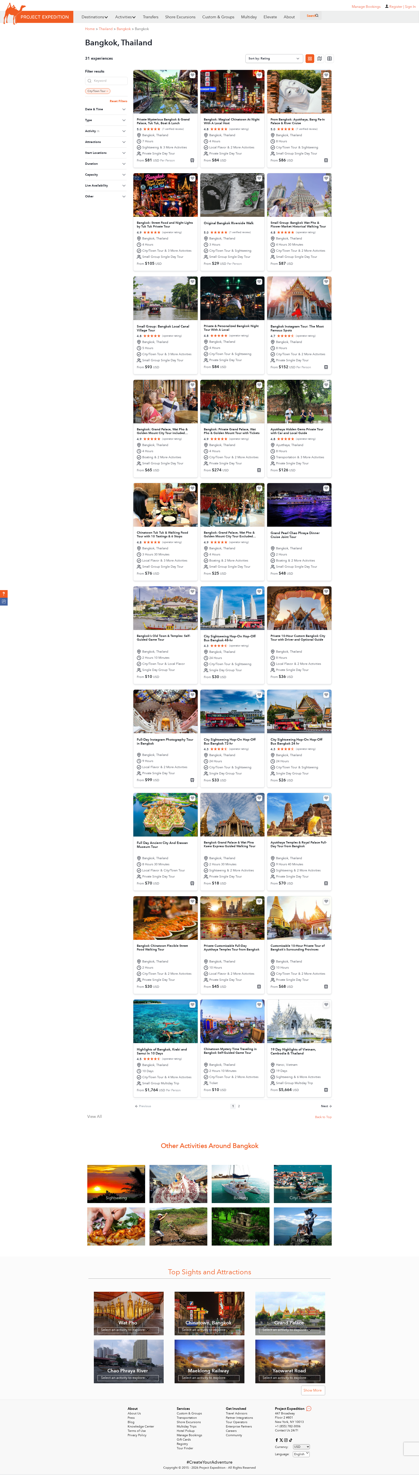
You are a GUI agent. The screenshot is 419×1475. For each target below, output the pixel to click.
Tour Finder (185, 1448)
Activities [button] (123, 17)
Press (131, 1418)
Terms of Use (137, 1431)
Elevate (270, 17)
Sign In (410, 6)
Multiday (249, 17)
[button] (4, 594)
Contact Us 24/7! (286, 1430)
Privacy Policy (137, 1435)
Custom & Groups (218, 17)
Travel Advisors (236, 1413)
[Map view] (319, 58)
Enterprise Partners (239, 1426)
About (289, 17)
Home (91, 29)
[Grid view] (310, 58)
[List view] (329, 58)
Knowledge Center (141, 1426)
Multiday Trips (186, 1426)
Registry (182, 1444)
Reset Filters (118, 101)
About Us (134, 1413)
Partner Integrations (239, 1418)
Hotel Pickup (186, 1431)
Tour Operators (236, 1422)
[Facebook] (277, 1440)
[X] (282, 1440)
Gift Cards (184, 1440)
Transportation (187, 1418)
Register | (396, 6)
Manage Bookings (189, 1435)
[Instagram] (286, 1440)
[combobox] (301, 1454)
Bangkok (125, 29)
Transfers (150, 17)
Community (234, 1435)
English (299, 1454)
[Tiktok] (290, 1440)
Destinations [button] (93, 17)
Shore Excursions (180, 17)
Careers (231, 1431)
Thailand (107, 29)
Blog (131, 1422)
